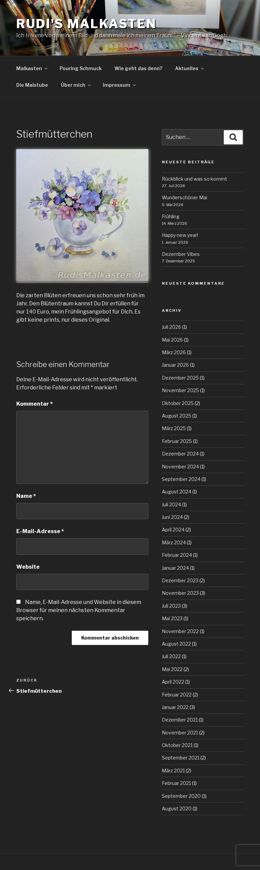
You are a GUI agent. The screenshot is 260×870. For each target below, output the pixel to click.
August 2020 (177, 808)
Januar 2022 (175, 707)
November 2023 (180, 593)
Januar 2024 (175, 568)
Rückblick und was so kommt (194, 179)
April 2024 (173, 529)
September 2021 (180, 758)
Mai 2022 (172, 669)
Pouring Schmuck (81, 68)
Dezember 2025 (180, 378)
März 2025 (174, 428)
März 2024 (174, 542)
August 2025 (176, 416)
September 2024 (181, 479)
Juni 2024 (172, 517)
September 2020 (181, 796)
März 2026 (174, 352)
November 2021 (180, 732)
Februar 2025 (177, 441)
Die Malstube (32, 85)
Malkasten (29, 68)
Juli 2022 (171, 656)
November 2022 (180, 631)
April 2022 (173, 682)
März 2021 (173, 770)
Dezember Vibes (181, 254)
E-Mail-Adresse (40, 531)
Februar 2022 (177, 694)
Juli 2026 (171, 327)
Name (26, 496)
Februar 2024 (177, 555)
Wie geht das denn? (138, 68)
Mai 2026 (172, 340)
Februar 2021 (176, 783)
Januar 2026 (175, 365)
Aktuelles (186, 68)
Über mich (73, 85)
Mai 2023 (172, 618)
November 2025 (180, 390)
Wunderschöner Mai (184, 197)
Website (28, 567)
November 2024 (180, 466)
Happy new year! (180, 235)
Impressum (116, 85)
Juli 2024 (171, 504)
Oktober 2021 (177, 745)
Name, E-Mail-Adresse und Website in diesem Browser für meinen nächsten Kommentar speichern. (78, 610)
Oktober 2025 (178, 403)
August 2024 (176, 491)
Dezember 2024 (180, 454)
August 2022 (176, 644)
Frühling (170, 216)
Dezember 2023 (180, 580)
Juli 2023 (171, 606)
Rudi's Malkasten (86, 23)
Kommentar (34, 404)
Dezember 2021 (180, 720)
